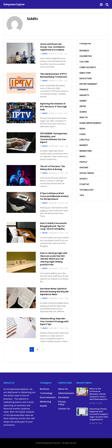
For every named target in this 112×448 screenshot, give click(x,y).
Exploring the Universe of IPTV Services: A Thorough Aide (53, 106)
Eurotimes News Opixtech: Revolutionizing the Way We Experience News (54, 291)
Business (84, 50)
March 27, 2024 (56, 54)
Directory (85, 72)
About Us (63, 388)
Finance (83, 89)
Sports (83, 178)
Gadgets (84, 95)
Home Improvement (90, 123)
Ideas (82, 128)
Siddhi (44, 54)
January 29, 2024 (56, 173)
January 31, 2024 (56, 328)
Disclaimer (63, 397)
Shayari (83, 167)
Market (83, 145)
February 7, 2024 (57, 146)
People (83, 162)
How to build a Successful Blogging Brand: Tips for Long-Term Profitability (53, 226)
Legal (82, 134)
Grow (82, 106)
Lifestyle (84, 139)
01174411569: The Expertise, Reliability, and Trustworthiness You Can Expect (53, 138)
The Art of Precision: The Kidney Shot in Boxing (52, 168)
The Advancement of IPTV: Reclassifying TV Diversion (53, 75)
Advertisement (66, 393)
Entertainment (88, 84)
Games (83, 100)
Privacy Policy (62, 403)
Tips (81, 195)
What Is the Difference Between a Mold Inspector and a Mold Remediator (98, 394)
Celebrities (85, 56)
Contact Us (64, 408)
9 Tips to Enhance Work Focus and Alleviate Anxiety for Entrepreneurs (54, 196)
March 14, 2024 (56, 81)
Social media (86, 173)
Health (83, 117)
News (82, 156)
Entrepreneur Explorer (14, 4)
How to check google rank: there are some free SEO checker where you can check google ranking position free (54, 259)
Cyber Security (87, 67)
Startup (84, 184)
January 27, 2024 (56, 268)
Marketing (85, 150)
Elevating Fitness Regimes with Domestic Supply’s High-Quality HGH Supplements (99, 414)
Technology (86, 189)
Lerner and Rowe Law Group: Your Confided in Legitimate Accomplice (52, 47)
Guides (83, 111)
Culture (84, 61)
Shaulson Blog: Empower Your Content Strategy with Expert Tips (54, 321)
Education (85, 78)
